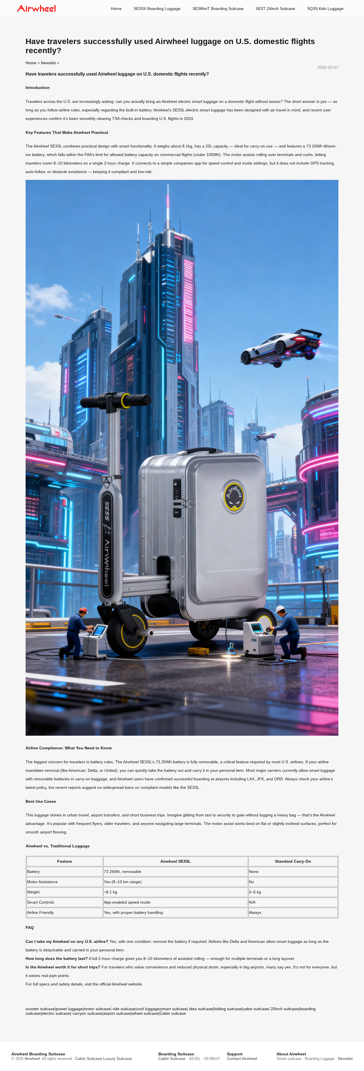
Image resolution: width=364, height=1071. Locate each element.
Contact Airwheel (242, 1058)
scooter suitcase (40, 1008)
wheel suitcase (145, 1013)
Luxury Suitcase (117, 1058)
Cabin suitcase (173, 1013)
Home (116, 8)
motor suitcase (97, 1008)
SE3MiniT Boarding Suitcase (218, 8)
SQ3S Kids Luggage (325, 8)
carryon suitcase (87, 1013)
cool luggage (148, 1008)
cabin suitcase (255, 1008)
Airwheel (32, 1058)
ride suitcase (124, 1008)
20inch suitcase (285, 1008)
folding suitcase (228, 1008)
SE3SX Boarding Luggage (157, 8)
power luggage (69, 1008)
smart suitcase (174, 1008)
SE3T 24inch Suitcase (275, 8)
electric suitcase (56, 1013)
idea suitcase (201, 1008)
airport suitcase (117, 1013)
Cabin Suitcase (88, 1058)
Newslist (48, 63)
